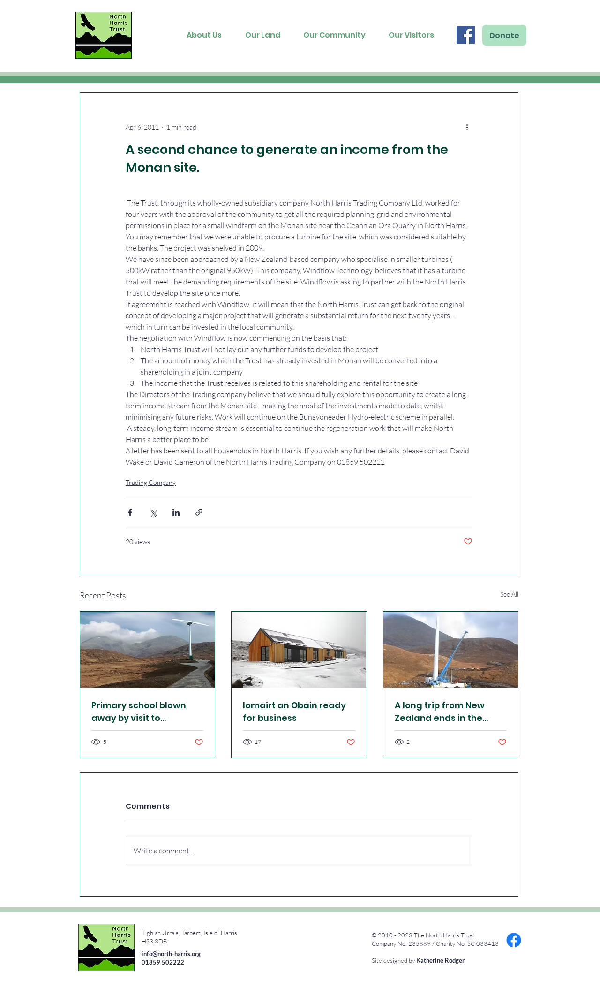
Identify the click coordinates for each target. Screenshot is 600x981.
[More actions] (466, 126)
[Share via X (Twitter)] (153, 512)
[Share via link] (199, 512)
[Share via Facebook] (130, 512)
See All (509, 594)
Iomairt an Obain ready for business (294, 711)
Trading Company (151, 482)
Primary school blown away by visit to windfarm (138, 711)
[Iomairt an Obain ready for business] (299, 650)
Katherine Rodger (440, 960)
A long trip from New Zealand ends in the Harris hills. (440, 711)
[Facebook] (466, 35)
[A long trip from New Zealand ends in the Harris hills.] (450, 650)
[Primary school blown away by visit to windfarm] (147, 650)
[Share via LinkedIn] (176, 512)
